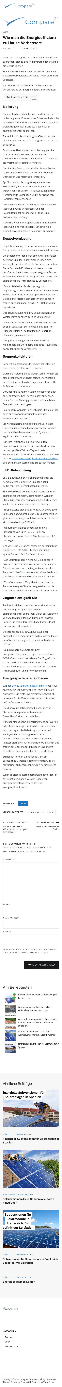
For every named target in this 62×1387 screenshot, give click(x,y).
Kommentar (10, 859)
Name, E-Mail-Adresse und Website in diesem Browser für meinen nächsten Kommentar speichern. (30, 951)
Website (7, 931)
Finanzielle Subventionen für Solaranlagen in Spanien (38, 1045)
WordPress (48, 1382)
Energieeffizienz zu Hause (41, 812)
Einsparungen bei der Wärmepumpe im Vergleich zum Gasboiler (15, 827)
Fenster (8, 1337)
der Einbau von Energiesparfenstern (27, 685)
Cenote (14, 1382)
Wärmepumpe (11, 1346)
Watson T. (7, 48)
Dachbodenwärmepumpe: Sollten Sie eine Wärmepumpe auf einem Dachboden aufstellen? (37, 1022)
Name (6, 904)
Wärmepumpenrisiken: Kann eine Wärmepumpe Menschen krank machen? (37, 1033)
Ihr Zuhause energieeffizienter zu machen (34, 458)
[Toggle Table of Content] (33, 97)
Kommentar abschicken (42, 965)
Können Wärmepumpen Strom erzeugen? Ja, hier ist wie (37, 996)
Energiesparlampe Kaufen (19, 1281)
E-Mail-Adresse (11, 918)
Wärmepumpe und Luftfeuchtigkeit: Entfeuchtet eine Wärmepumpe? (34, 1008)
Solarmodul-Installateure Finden (47, 826)
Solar (5, 32)
